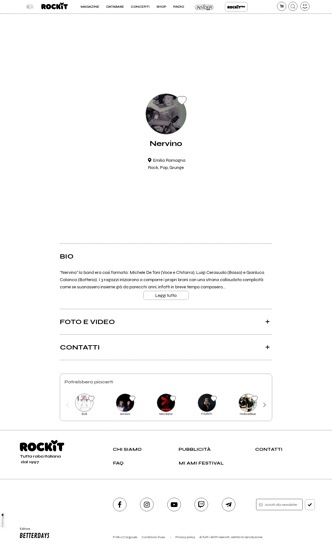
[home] (54, 7)
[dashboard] (304, 6)
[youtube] (174, 504)
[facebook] (119, 504)
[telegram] (228, 504)
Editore (23, 530)
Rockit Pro (236, 7)
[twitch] (201, 504)
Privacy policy (185, 537)
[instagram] (147, 504)
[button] (68, 405)
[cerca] (292, 6)
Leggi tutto (166, 295)
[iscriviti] (310, 504)
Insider (204, 6)
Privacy (3, 521)
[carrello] (281, 6)
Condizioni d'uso (153, 537)
